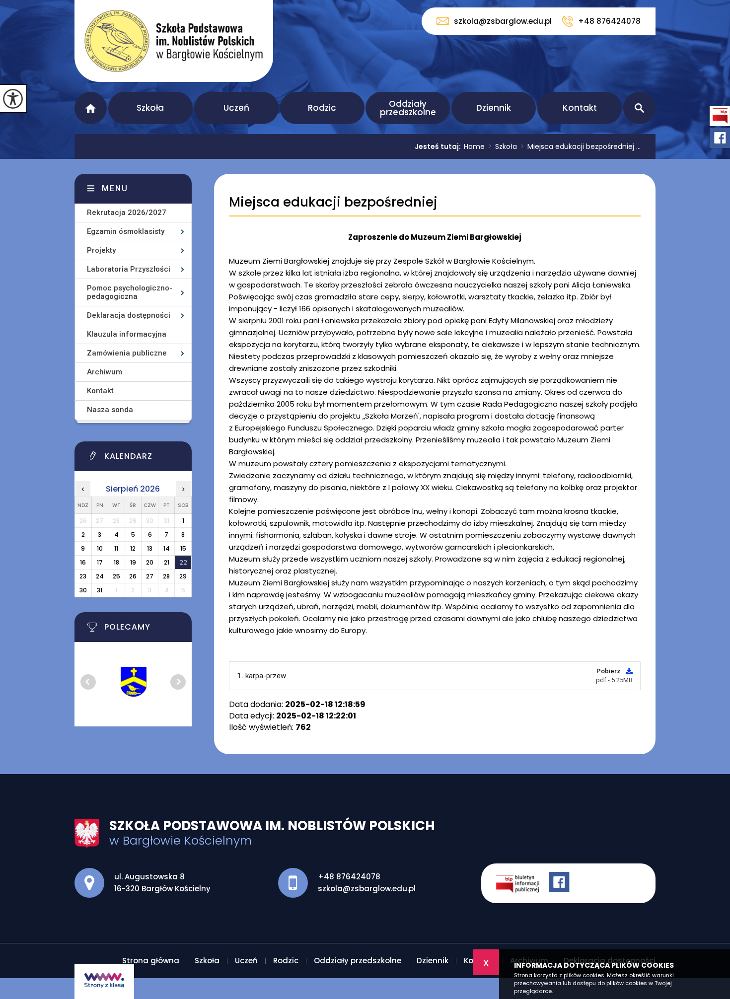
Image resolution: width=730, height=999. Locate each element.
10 (100, 548)
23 (82, 576)
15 (183, 548)
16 (83, 562)
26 (133, 576)
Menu (115, 188)
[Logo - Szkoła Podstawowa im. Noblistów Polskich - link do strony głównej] (173, 41)
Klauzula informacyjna (126, 334)
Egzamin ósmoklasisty (125, 231)
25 (116, 576)
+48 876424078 (609, 21)
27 (149, 576)
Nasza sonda (110, 409)
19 (133, 562)
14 (166, 548)
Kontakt (580, 108)
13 (149, 548)
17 (100, 562)
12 (133, 548)
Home (474, 146)
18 (116, 562)
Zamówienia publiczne (127, 353)
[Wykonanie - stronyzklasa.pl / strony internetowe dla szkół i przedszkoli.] (104, 981)
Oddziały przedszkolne (408, 108)
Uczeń (236, 108)
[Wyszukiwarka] (639, 108)
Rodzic (322, 108)
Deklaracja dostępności (128, 315)
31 (99, 590)
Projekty (101, 250)
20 (149, 562)
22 (183, 562)
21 (166, 562)
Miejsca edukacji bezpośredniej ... (581, 146)
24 (100, 576)
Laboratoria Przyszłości (128, 269)
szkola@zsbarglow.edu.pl (503, 21)
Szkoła (150, 108)
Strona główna (90, 108)
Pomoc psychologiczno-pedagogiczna (129, 292)
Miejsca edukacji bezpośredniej (333, 202)
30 (83, 590)
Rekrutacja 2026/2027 (126, 212)
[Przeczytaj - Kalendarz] (145, 458)
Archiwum (104, 371)
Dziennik (493, 108)
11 (116, 548)
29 (183, 576)
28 (166, 576)
